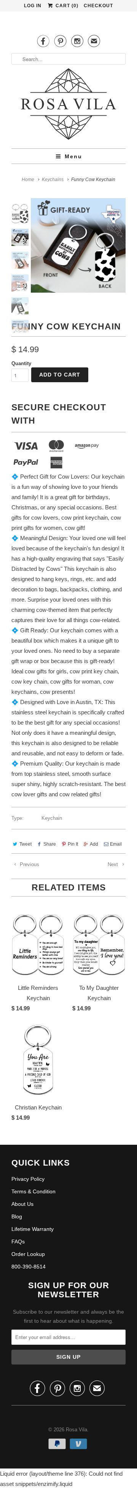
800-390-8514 (28, 1267)
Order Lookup (28, 1254)
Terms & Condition (33, 1191)
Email (116, 844)
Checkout (98, 5)
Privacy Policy (28, 1179)
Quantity (21, 363)
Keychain (51, 818)
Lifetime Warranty (32, 1229)
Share (49, 844)
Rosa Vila (76, 1429)
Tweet (25, 844)
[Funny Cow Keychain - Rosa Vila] (78, 245)
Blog (16, 1216)
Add (94, 844)
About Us (22, 1204)
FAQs (18, 1241)
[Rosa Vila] (68, 97)
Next (113, 864)
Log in (32, 5)
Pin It (73, 844)
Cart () (66, 5)
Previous (28, 864)
